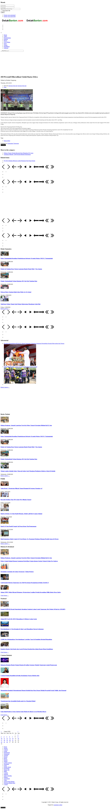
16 (18, 738)
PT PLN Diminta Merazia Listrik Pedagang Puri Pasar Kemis (19, 160)
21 (12, 740)
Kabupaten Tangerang (13, 143)
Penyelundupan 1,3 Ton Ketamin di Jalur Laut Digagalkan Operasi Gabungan (22, 629)
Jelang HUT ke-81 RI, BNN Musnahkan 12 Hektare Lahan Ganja (19, 619)
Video (5, 780)
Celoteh (6, 773)
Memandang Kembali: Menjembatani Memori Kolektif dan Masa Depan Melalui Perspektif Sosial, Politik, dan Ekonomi (33, 690)
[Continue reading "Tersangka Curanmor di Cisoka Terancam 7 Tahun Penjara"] (5, 568)
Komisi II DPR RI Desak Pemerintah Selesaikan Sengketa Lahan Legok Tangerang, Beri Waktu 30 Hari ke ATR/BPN (33, 609)
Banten (5, 760)
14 (12, 738)
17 (1, 740)
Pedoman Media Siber (9, 783)
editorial (6, 774)
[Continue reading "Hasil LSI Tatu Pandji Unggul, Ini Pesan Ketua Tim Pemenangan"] (5, 523)
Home (5, 746)
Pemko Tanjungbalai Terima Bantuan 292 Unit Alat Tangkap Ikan (19, 281)
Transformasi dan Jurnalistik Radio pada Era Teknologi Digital (18, 701)
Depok (5, 757)
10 (1, 738)
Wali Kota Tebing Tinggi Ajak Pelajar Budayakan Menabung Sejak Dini (20, 304)
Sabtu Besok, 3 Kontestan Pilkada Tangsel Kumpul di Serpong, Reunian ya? (21, 488)
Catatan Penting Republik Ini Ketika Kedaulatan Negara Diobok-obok (20, 675)
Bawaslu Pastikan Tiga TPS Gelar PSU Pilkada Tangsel (16, 499)
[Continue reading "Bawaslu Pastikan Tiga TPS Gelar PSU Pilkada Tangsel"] (5, 496)
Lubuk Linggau (8, 762)
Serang (5, 748)
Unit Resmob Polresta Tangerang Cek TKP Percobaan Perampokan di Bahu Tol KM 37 (25, 582)
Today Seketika (8, 775)
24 (1, 742)
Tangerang (6, 754)
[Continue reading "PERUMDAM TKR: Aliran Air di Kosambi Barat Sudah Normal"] (20, 383)
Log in (2, 12)
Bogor (5, 758)
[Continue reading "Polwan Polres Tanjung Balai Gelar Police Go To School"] (5, 289)
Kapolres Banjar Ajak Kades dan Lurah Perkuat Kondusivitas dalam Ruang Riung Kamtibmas (27, 649)
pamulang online (58, 805)
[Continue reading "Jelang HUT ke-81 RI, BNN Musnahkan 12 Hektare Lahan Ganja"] (5, 615)
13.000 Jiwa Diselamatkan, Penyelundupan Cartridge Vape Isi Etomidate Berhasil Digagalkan (26, 639)
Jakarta (5, 761)
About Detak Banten (9, 781)
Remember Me (6, 10)
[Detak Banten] (25, 22)
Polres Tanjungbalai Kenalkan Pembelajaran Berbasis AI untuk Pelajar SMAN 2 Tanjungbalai (27, 258)
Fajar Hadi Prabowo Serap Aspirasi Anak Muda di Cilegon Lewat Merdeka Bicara (23, 711)
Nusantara (6, 764)
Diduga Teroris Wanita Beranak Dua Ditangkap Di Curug (18, 153)
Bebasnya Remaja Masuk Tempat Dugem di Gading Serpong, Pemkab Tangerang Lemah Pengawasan (29, 665)
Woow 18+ (7, 770)
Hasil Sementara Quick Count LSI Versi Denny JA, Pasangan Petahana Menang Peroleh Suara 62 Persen (29, 539)
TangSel (6, 755)
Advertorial (7, 778)
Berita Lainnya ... (5, 387)
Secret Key (3, 9)
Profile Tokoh (7, 767)
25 (4, 742)
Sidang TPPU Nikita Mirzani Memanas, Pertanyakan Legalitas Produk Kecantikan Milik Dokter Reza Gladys (31, 592)
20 (10, 740)
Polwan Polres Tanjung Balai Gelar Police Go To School (16, 292)
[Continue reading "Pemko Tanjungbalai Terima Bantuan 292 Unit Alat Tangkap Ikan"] (5, 278)
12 (7, 738)
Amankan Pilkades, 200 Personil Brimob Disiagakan (17, 154)
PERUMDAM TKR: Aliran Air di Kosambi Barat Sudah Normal (20, 366)
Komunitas (6, 768)
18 (4, 740)
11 (4, 738)
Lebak (5, 751)
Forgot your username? (10, 15)
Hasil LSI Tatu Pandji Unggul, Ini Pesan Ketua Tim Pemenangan (18, 526)
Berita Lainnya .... (5, 308)
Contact (6, 784)
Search (3, 50)
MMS (5, 771)
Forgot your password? (10, 16)
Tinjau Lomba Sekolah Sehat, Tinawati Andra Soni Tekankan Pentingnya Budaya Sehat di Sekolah (28, 471)
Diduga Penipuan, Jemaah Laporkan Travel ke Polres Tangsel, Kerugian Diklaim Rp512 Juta (26, 425)
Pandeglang (7, 752)
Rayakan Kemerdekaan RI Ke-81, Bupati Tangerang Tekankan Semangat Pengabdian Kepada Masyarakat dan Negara (34, 343)
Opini (5, 765)
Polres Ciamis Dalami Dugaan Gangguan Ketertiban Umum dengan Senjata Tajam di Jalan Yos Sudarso (29, 561)
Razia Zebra (7, 140)
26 (7, 742)
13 (10, 738)
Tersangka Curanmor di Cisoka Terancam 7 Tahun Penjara (17, 571)
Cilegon (6, 749)
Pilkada (6, 777)
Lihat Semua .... (5, 595)
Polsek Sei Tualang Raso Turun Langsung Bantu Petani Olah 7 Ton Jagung (21, 269)
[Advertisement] (49, 63)
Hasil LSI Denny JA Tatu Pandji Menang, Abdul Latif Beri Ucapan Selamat (21, 513)
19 (7, 740)
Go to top (3, 807)
